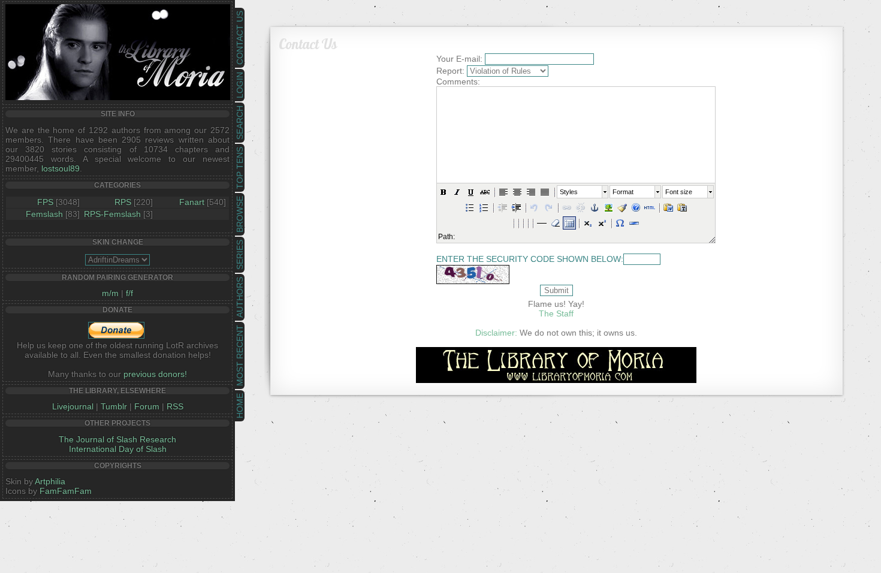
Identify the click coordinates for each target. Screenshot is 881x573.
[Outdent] (502, 207)
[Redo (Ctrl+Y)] (548, 207)
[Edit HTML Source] (649, 207)
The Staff (556, 313)
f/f (129, 293)
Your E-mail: (459, 59)
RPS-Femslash (112, 214)
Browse (240, 214)
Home (240, 405)
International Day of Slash (118, 449)
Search (240, 122)
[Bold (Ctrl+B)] (443, 191)
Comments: (458, 81)
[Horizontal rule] (634, 223)
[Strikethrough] (484, 191)
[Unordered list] (469, 207)
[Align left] (503, 191)
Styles (569, 191)
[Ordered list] (483, 207)
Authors (240, 297)
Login (240, 85)
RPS (122, 202)
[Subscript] (588, 223)
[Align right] (531, 191)
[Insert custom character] (620, 223)
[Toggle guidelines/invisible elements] (569, 223)
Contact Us (240, 38)
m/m (110, 293)
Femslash (44, 214)
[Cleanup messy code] (622, 207)
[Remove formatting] (555, 223)
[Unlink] (580, 207)
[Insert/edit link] (567, 207)
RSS (175, 406)
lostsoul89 (60, 168)
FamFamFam (66, 491)
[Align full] (544, 191)
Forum (146, 406)
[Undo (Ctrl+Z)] (534, 207)
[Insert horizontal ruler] (541, 223)
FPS (45, 202)
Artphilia (50, 481)
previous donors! (155, 374)
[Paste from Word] (668, 207)
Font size (678, 191)
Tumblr (114, 406)
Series (240, 255)
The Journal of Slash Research (117, 439)
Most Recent (240, 355)
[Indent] (516, 207)
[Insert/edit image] (608, 207)
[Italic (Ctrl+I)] (457, 191)
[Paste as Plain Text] (682, 207)
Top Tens (240, 168)
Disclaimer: (496, 332)
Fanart (191, 202)
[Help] (635, 207)
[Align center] (517, 191)
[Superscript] (601, 223)
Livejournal (72, 406)
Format (623, 191)
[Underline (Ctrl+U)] (471, 191)
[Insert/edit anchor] (594, 207)
